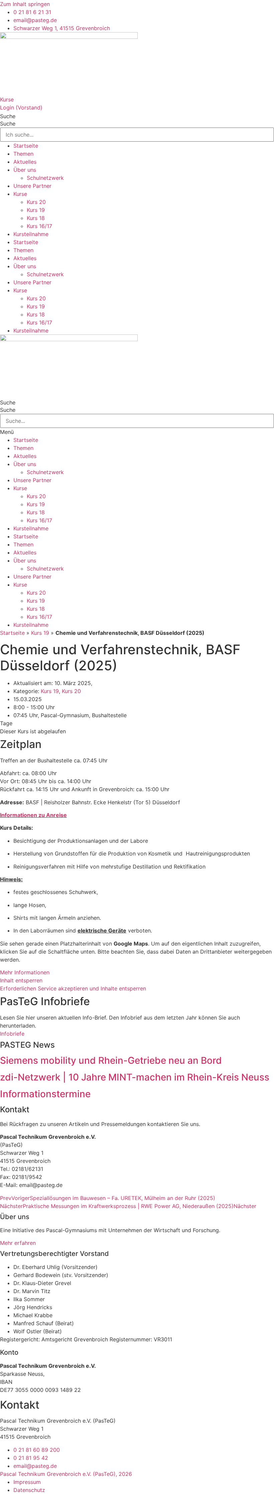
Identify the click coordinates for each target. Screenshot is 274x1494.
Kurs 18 (36, 218)
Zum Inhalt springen (25, 4)
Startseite (25, 145)
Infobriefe (12, 1033)
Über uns (24, 169)
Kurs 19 (36, 210)
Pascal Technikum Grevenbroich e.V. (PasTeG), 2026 (66, 1474)
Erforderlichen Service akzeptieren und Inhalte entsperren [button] (73, 988)
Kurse (7, 99)
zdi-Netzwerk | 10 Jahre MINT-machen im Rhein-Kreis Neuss (134, 1077)
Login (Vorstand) (21, 107)
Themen (23, 153)
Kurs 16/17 (39, 226)
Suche (7, 116)
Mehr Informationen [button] (24, 972)
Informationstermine (45, 1094)
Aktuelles (24, 161)
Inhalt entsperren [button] (21, 980)
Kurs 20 (36, 202)
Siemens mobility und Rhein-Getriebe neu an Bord (111, 1060)
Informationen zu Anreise (33, 815)
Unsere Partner (32, 185)
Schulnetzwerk (45, 177)
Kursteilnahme (30, 234)
